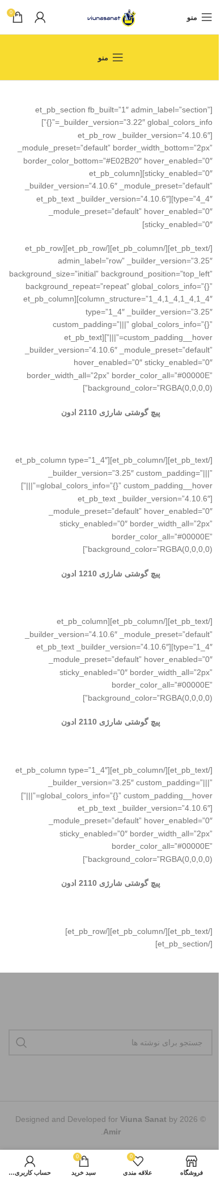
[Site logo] (110, 16)
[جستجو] (21, 1042)
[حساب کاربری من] (40, 17)
